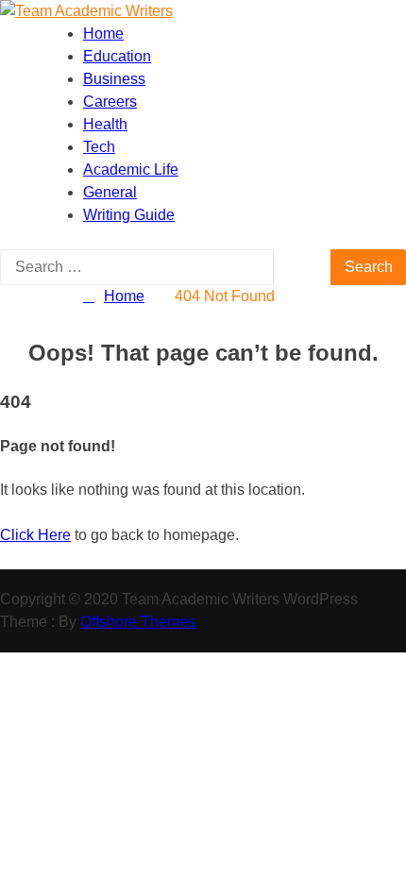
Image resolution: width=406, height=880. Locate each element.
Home (103, 33)
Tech (99, 147)
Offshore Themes (137, 622)
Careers (110, 101)
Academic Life (130, 169)
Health (105, 124)
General (110, 192)
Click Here (35, 535)
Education (117, 56)
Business (114, 79)
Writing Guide (129, 215)
